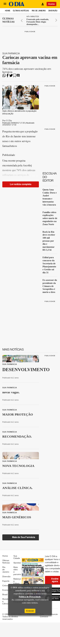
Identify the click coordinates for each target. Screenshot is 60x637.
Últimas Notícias (21, 11)
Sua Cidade (16, 557)
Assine (51, 4)
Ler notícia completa (20, 184)
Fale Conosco (44, 615)
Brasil (4, 594)
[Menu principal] (5, 4)
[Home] (16, 5)
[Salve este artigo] (14, 76)
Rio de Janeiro (39, 11)
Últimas (8, 20)
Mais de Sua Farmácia (23, 537)
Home (7, 11)
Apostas (17, 563)
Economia (7, 590)
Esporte (5, 581)
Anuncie (54, 614)
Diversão (52, 11)
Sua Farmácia (11, 53)
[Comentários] (18, 76)
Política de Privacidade (30, 596)
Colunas (6, 585)
